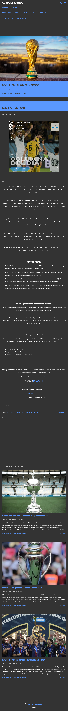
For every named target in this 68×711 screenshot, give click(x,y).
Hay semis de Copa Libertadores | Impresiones (25, 515)
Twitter (14, 7)
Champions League (7, 18)
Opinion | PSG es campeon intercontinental (23, 659)
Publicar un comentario (18, 93)
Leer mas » (63, 534)
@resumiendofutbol (39, 377)
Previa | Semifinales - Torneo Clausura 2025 (23, 587)
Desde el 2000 (33, 393)
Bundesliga (43, 12)
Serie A (34, 12)
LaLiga (25, 12)
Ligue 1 (17, 12)
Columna (17, 412)
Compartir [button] (5, 93)
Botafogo (10, 412)
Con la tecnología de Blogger (35, 704)
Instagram (5, 7)
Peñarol (37, 412)
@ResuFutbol (38, 381)
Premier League (6, 12)
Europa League (21, 18)
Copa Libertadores (27, 412)
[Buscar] (61, 3)
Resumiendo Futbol (12, 3)
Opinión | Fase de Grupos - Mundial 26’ (21, 84)
